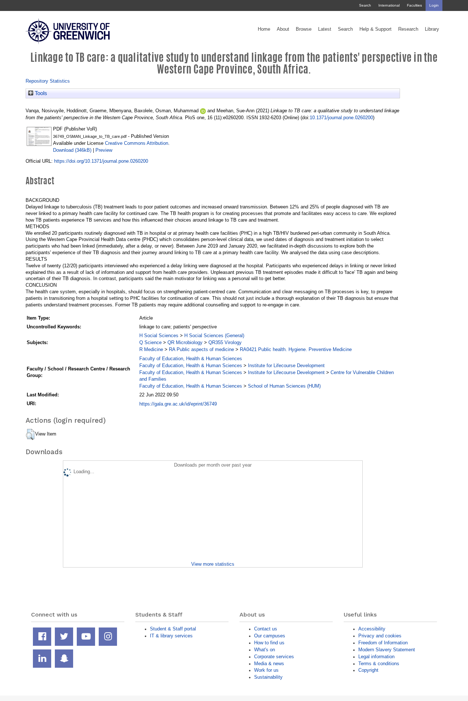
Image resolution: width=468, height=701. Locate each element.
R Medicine (151, 349)
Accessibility (371, 629)
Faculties (414, 5)
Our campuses (269, 635)
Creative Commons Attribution (136, 143)
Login (434, 5)
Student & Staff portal (173, 629)
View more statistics (212, 564)
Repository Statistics (48, 81)
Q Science (150, 342)
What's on (264, 649)
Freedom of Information (383, 642)
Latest (324, 29)
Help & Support (375, 29)
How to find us (269, 642)
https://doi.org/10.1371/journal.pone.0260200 (101, 161)
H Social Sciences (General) (214, 335)
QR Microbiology (185, 342)
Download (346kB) (72, 150)
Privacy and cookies (379, 635)
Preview (103, 150)
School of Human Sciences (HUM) (284, 386)
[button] (30, 434)
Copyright (368, 670)
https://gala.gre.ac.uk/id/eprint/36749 (178, 404)
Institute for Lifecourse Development (286, 365)
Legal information (376, 656)
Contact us (265, 629)
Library (432, 29)
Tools (40, 93)
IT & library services (171, 635)
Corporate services (274, 656)
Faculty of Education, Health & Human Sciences (190, 358)
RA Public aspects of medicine (201, 349)
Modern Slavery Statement (386, 649)
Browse (304, 29)
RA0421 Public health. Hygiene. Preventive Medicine (296, 349)
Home (264, 29)
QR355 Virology (225, 342)
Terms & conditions (378, 663)
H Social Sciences (158, 335)
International (389, 5)
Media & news (269, 663)
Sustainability (268, 677)
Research (408, 29)
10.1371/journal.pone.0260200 (341, 117)
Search (365, 5)
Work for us (266, 670)
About (283, 29)
